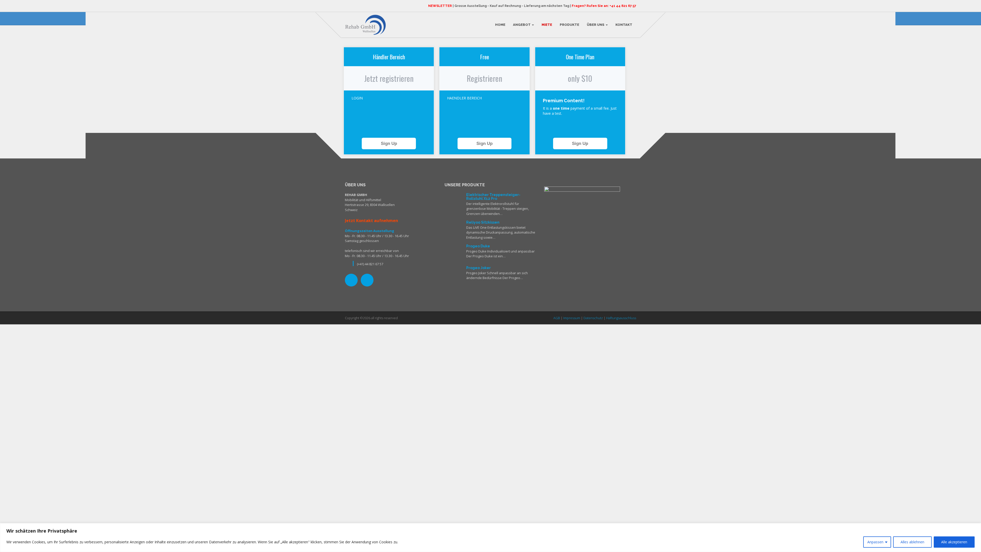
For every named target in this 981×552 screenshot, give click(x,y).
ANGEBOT (522, 25)
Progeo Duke (478, 246)
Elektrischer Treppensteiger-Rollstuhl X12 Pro (493, 197)
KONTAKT (623, 25)
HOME (500, 25)
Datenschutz (593, 318)
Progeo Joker (478, 268)
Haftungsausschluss (621, 318)
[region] (490, 537)
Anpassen (875, 541)
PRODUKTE (569, 25)
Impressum (571, 318)
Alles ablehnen (912, 541)
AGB (556, 318)
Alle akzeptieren (954, 541)
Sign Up (389, 143)
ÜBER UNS (596, 25)
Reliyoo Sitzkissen (482, 222)
